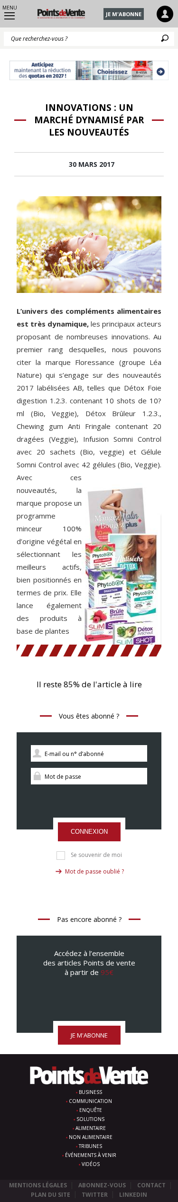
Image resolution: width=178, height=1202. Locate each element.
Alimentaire (90, 1128)
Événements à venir (90, 1155)
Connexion (89, 831)
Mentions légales (38, 1185)
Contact (151, 1185)
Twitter (95, 1195)
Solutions (90, 1119)
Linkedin (133, 1195)
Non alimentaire (90, 1137)
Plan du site (50, 1195)
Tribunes (90, 1146)
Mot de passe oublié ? (94, 871)
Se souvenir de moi (96, 855)
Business (90, 1092)
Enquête (90, 1110)
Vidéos (91, 1164)
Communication (90, 1101)
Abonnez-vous (102, 1185)
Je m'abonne (123, 14)
